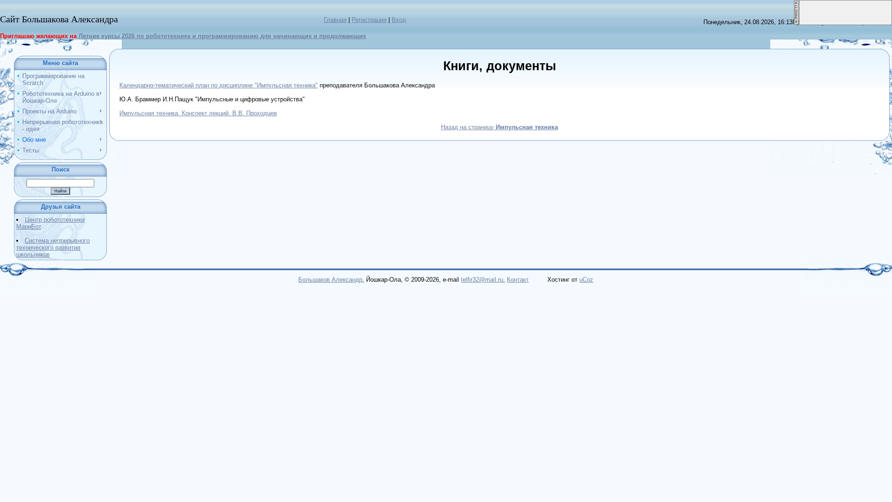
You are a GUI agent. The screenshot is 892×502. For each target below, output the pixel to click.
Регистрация (369, 19)
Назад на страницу (499, 127)
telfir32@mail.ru (482, 279)
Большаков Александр (330, 279)
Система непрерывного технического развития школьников (53, 247)
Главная (335, 19)
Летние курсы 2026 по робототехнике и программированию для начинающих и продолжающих (222, 36)
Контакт (518, 279)
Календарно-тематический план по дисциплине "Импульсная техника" (218, 85)
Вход (399, 19)
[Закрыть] (796, 3)
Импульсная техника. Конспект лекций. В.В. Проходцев (198, 113)
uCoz (586, 279)
